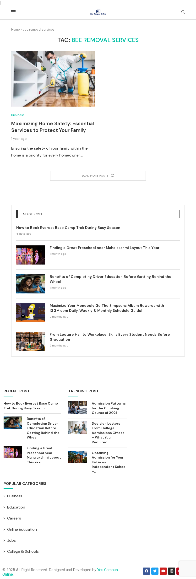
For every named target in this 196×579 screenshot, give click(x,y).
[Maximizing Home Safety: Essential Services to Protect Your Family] (53, 79)
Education (16, 507)
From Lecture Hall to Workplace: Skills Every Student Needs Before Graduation (110, 337)
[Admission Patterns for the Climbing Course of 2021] (77, 407)
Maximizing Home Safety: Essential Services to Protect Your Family (52, 127)
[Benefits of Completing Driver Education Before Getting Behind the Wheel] (30, 283)
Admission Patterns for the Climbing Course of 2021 (109, 408)
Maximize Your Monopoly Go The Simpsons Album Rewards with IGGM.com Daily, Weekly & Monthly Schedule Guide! (107, 308)
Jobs (11, 540)
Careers (14, 518)
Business (18, 115)
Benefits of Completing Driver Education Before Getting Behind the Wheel (110, 279)
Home (15, 29)
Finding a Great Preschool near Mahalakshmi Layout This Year (104, 247)
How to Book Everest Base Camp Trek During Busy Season (68, 227)
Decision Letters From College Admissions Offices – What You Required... (108, 432)
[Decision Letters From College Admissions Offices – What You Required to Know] (77, 427)
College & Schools (23, 551)
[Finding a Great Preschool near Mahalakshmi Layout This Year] (30, 255)
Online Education (22, 529)
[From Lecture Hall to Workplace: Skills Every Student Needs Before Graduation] (30, 341)
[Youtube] (163, 571)
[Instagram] (171, 571)
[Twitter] (154, 571)
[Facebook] (146, 571)
